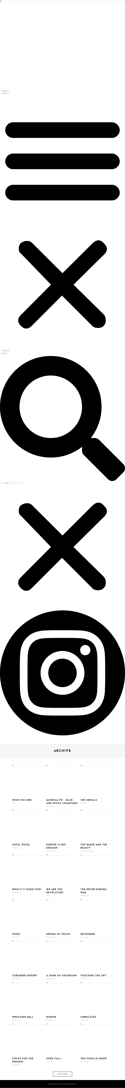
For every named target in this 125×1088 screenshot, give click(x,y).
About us (5, 93)
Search (2, 483)
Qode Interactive (58, 1084)
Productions (5, 91)
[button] (62, 222)
